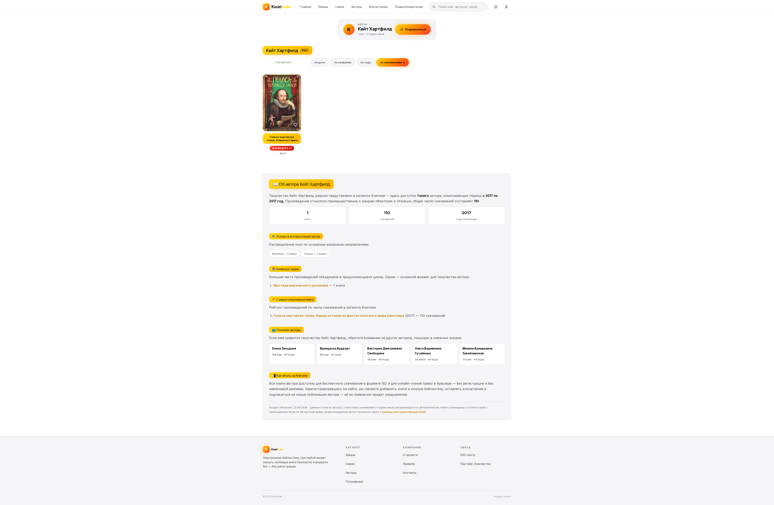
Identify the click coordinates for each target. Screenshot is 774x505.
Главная (305, 6)
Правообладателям (409, 6)
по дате (319, 62)
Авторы (356, 6)
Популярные (354, 481)
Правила (409, 463)
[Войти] (506, 7)
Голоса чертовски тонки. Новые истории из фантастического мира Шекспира (339, 316)
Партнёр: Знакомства (475, 463)
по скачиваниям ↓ (392, 62)
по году (366, 62)
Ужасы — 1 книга (315, 253)
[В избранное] (295, 124)
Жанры (323, 6)
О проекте (410, 455)
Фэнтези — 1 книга (284, 253)
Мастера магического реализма (301, 285)
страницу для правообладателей (402, 411)
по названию (342, 62)
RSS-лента (467, 455)
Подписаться (415, 29)
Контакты (409, 472)
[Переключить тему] (496, 7)
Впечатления (378, 6)
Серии (339, 6)
